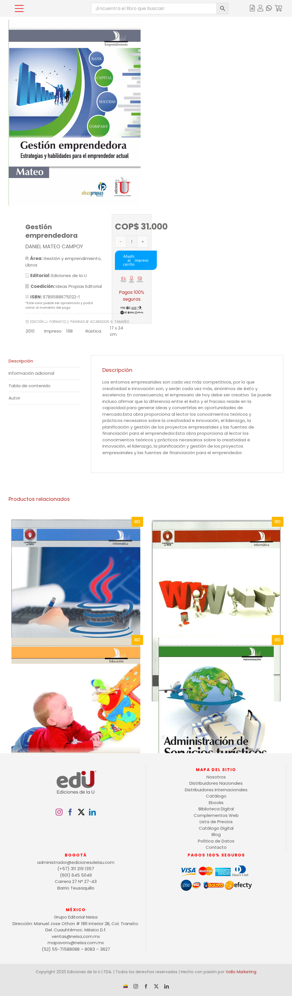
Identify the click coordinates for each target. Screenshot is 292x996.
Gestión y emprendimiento (72, 258)
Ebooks (216, 803)
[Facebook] (70, 812)
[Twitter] (81, 812)
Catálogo (216, 796)
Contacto (216, 847)
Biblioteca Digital (216, 809)
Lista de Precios (216, 822)
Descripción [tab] (21, 361)
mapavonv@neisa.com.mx (76, 943)
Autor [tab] (14, 398)
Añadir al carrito (129, 260)
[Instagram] (59, 812)
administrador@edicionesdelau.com (75, 862)
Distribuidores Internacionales (216, 790)
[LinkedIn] (92, 812)
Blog (216, 834)
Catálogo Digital (216, 828)
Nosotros (216, 777)
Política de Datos (216, 841)
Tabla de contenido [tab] (29, 386)
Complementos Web (216, 815)
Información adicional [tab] (31, 373)
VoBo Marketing (241, 972)
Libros (31, 265)
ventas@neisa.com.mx (76, 936)
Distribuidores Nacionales (216, 783)
